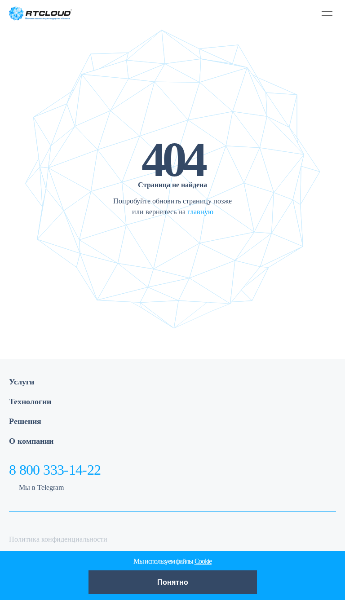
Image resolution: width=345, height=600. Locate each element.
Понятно (172, 582)
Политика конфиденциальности (58, 539)
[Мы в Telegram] (286, 13)
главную (200, 212)
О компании (31, 441)
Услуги (21, 381)
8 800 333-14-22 (55, 470)
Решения (25, 421)
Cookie (203, 561)
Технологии (30, 401)
